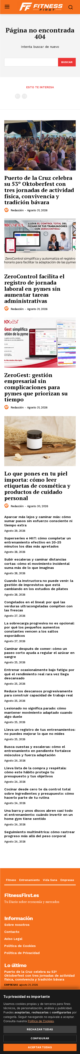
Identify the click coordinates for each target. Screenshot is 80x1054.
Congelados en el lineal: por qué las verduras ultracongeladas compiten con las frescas (38, 606)
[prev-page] (17, 96)
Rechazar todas (40, 1029)
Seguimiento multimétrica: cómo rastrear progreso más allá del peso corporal (39, 834)
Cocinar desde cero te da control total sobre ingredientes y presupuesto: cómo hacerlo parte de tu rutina (39, 793)
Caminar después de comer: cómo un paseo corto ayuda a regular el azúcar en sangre (39, 653)
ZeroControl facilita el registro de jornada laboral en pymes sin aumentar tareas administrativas (34, 288)
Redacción (17, 210)
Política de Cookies (41, 1021)
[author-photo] (7, 210)
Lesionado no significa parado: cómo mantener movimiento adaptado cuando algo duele (38, 712)
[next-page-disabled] (24, 96)
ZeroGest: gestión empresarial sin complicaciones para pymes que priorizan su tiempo (36, 387)
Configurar (40, 1038)
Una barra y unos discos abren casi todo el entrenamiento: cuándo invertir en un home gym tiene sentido (38, 815)
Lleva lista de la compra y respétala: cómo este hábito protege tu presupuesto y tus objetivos (35, 772)
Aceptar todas (40, 1047)
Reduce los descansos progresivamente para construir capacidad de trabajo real (38, 693)
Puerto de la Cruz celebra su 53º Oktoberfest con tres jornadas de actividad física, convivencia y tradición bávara (39, 190)
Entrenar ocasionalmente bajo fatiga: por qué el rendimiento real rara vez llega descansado (39, 674)
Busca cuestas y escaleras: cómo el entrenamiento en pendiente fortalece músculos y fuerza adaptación (37, 751)
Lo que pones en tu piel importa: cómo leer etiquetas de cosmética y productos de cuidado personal (37, 485)
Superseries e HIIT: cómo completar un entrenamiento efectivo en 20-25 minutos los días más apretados (37, 542)
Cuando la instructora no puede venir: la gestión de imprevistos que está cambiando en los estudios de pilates (38, 585)
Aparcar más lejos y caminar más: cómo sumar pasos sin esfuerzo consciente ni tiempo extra (38, 521)
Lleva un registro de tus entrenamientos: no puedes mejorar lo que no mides (39, 732)
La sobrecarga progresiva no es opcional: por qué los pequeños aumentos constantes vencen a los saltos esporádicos (39, 629)
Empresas (11, 984)
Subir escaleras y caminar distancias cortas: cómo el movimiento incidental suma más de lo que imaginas (37, 563)
